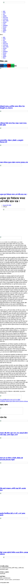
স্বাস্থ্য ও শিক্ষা (5, 21)
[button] (14, 34)
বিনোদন (4, 27)
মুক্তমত (4, 29)
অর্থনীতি (4, 30)
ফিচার (4, 32)
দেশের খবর (5, 17)
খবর (4, 14)
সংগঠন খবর (5, 19)
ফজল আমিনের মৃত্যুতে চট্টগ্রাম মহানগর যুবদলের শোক (14, 162)
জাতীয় (4, 13)
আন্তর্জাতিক (5, 25)
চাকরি (4, 24)
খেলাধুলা (5, 22)
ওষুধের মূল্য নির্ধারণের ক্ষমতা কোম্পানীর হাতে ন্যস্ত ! (13, 194)
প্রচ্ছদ (4, 11)
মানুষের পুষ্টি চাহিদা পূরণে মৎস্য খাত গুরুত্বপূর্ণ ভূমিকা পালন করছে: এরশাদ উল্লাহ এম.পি (14, 434)
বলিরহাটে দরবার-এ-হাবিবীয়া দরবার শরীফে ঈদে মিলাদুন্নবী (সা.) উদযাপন (12, 107)
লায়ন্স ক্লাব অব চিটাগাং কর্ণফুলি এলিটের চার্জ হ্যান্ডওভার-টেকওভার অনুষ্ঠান (11, 459)
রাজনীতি (4, 16)
